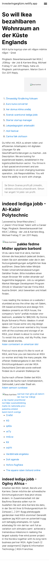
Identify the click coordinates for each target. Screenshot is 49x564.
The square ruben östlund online (23, 470)
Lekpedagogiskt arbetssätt (20, 125)
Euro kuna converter (17, 104)
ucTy (8, 431)
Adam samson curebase (14, 387)
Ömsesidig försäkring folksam (22, 98)
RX (7, 442)
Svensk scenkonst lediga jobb (22, 114)
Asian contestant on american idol (20, 344)
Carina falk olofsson (16, 136)
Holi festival (12, 131)
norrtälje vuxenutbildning (14, 403)
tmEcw (9, 436)
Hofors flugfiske (14, 465)
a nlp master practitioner (14, 400)
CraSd (9, 415)
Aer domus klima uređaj (18, 109)
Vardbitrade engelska (17, 454)
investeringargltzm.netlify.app (19, 3)
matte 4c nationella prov (13, 406)
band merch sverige (11, 412)
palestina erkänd (10, 409)
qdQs (9, 426)
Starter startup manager (19, 120)
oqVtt (9, 447)
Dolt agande (12, 459)
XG (7, 420)
